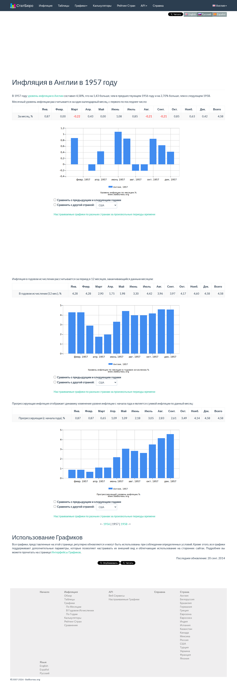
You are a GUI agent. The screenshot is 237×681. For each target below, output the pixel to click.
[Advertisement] (118, 43)
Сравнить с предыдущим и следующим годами (89, 200)
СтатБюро (24, 5)
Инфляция (45, 5)
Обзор (68, 595)
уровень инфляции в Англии (45, 95)
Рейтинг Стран (126, 5)
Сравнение (71, 625)
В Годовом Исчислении (80, 610)
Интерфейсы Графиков (66, 552)
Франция (185, 654)
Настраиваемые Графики (124, 599)
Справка (158, 5)
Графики (80, 5)
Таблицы (63, 5)
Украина (185, 651)
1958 (124, 524)
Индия (184, 621)
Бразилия (186, 602)
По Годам (72, 614)
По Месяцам (73, 606)
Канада (184, 632)
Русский (206, 14)
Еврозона (185, 614)
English (192, 14)
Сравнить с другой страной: (75, 204)
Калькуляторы (102, 5)
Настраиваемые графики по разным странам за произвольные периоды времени (104, 214)
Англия (220, 5)
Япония (184, 658)
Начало (44, 591)
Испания (185, 625)
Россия (184, 639)
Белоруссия (187, 599)
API (143, 5)
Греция (184, 610)
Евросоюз (186, 617)
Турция (184, 647)
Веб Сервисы (117, 595)
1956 (106, 524)
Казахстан (186, 628)
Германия (186, 606)
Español (221, 14)
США (183, 643)
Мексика (185, 636)
